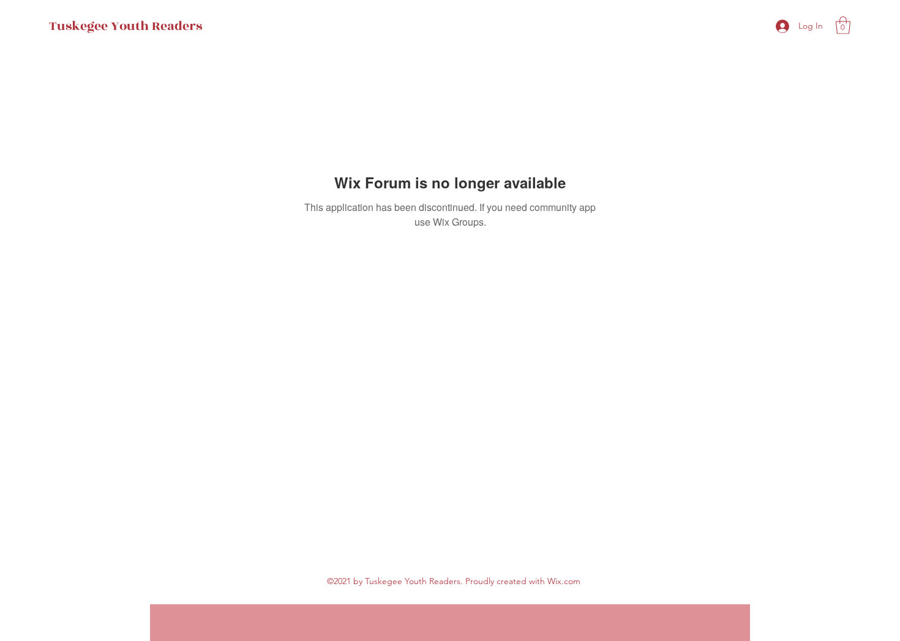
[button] (843, 25)
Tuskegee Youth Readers (125, 26)
